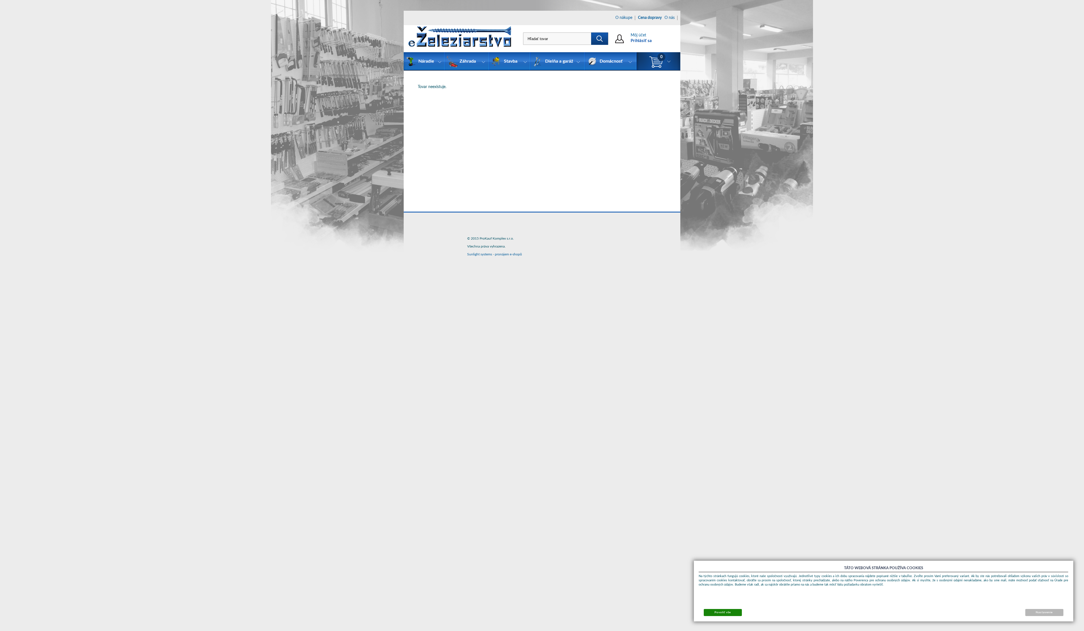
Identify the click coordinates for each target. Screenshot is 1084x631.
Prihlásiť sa (641, 41)
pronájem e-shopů (508, 254)
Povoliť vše (722, 612)
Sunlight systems (479, 254)
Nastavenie (1044, 612)
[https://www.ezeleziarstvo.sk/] (460, 38)
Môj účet (638, 35)
